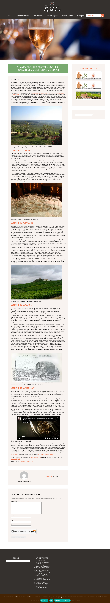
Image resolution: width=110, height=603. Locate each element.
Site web (13, 524)
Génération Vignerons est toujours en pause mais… (42, 565)
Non (51, 600)
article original (15, 459)
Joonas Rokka (14, 454)
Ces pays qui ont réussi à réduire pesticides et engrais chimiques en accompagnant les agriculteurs (42, 575)
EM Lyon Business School (45, 454)
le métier (56, 476)
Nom (12, 516)
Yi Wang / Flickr (25, 461)
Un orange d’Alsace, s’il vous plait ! (42, 570)
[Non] (108, 598)
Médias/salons (67, 15)
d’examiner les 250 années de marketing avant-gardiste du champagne (37, 93)
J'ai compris (44, 600)
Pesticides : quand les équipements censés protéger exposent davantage (41, 585)
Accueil (10, 15)
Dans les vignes (52, 15)
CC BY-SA (32, 461)
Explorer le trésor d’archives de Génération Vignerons (42, 562)
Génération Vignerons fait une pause (42, 568)
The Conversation (36, 457)
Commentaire (14, 501)
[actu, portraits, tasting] (55, 6)
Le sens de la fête (40, 582)
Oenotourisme (23, 15)
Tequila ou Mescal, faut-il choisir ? (42, 580)
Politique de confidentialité (62, 600)
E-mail (13, 520)
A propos (80, 15)
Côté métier (37, 15)
